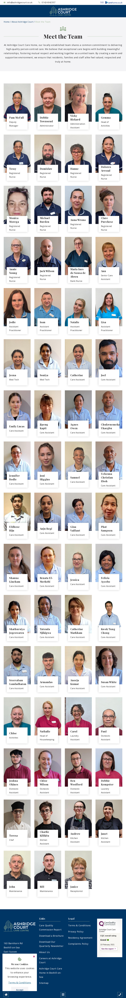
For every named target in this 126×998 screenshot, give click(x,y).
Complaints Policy (78, 943)
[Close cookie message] (34, 956)
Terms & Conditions (79, 925)
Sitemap (43, 982)
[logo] (63, 11)
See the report (107, 949)
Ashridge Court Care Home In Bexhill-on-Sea (50, 972)
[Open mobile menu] (63, 994)
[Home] (6, 994)
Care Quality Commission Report (50, 927)
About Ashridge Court (22, 21)
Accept (19, 989)
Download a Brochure (51, 935)
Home (7, 21)
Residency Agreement (80, 937)
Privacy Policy (76, 931)
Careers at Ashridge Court (50, 960)
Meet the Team (42, 21)
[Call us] (119, 994)
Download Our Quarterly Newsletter (51, 943)
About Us (44, 952)
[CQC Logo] (107, 926)
